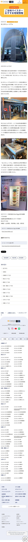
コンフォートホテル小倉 (5, 462)
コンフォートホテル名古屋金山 (6, 416)
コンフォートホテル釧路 (18, 348)
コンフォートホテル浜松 (5, 406)
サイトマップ (18, 519)
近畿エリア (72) (6, 292)
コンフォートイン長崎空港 (18, 468)
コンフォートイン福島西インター (6, 366)
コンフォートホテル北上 (18, 357)
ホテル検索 (17, 487)
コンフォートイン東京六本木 (18, 383)
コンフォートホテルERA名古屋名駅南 (20, 411)
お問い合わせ (18, 516)
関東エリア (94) (6, 282)
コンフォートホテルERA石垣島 (5, 480)
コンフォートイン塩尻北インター (19, 399)
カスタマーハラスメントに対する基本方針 (21, 524)
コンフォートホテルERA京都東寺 (19, 434)
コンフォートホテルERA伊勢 (5, 424)
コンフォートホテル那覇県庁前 (6, 477)
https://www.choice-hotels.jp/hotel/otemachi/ (11, 246)
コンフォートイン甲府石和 (18, 397)
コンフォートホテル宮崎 (5, 473)
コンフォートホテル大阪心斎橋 (6, 439)
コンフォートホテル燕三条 (18, 393)
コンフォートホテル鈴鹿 (18, 422)
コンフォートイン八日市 (5, 432)
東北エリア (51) (6, 278)
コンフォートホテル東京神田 (5, 381)
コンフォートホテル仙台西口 (5, 361)
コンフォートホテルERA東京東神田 (19, 381)
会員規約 (17, 514)
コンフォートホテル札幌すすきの (6, 346)
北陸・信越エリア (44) (8, 285)
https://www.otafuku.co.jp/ (7, 231)
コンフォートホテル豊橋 (5, 420)
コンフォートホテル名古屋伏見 (6, 414)
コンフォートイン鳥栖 (4, 468)
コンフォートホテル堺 (17, 439)
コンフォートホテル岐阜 (18, 406)
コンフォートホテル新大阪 (5, 436)
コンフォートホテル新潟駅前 (5, 390)
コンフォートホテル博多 (5, 464)
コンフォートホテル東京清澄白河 (6, 386)
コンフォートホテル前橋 (5, 377)
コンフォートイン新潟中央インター (19, 390)
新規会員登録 (13, 333)
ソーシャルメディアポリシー (6, 516)
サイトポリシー (4, 519)
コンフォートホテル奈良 (18, 443)
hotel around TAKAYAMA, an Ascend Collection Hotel (20, 409)
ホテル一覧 (4, 489)
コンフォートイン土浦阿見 (18, 373)
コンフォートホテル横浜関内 (18, 386)
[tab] (4, 339)
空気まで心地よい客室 (20, 496)
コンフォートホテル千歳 (18, 352)
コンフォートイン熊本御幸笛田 (19, 470)
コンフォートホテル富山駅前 (5, 395)
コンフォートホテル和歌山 (5, 445)
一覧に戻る (14, 257)
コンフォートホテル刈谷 (18, 416)
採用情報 (3, 526)
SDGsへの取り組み (6, 500)
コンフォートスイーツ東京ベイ (19, 379)
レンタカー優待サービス (14, 506)
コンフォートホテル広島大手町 (19, 450)
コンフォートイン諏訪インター (6, 399)
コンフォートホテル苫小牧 (5, 352)
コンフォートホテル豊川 (5, 418)
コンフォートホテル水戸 (5, 370)
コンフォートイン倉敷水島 (5, 450)
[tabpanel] (14, 348)
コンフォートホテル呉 (4, 453)
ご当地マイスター (5, 502)
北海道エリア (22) (7, 275)
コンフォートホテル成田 (5, 379)
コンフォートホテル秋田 (18, 361)
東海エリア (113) (6, 289)
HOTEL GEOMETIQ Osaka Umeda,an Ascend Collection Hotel (20, 437)
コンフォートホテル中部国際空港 (19, 420)
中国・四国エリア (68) (8, 296)
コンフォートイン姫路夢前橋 (5, 443)
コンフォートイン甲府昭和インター (6, 397)
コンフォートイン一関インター (6, 359)
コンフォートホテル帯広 (5, 350)
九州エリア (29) (6, 299)
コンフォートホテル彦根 (5, 429)
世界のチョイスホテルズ (5, 521)
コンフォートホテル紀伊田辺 (18, 445)
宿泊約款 (17, 517)
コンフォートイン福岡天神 (18, 464)
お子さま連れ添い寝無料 (20, 494)
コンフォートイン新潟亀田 (5, 393)
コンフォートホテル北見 (18, 350)
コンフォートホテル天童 (18, 363)
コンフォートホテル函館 (5, 348)
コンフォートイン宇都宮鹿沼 (5, 375)
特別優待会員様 (21, 333)
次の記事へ (21, 257)
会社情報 (3, 514)
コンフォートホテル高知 (18, 457)
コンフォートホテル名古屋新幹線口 (6, 411)
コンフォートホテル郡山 (18, 366)
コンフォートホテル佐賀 (18, 466)
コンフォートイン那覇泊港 (18, 477)
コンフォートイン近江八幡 (18, 429)
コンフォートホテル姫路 (18, 441)
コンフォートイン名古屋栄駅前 (19, 414)
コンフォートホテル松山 (5, 457)
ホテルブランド (18, 489)
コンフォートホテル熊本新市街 (6, 470)
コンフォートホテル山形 (5, 363)
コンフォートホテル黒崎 (18, 462)
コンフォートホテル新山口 (18, 453)
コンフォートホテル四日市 (5, 422)
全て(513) (5, 268)
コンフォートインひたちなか (18, 370)
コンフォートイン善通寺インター (19, 455)
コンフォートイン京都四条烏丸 (19, 432)
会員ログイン (6, 333)
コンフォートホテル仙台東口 (18, 359)
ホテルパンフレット (5, 517)
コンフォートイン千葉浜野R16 (19, 377)
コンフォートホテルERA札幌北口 (19, 346)
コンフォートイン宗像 (4, 466)
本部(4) (4, 272)
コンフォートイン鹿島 (4, 373)
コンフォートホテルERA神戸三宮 (6, 441)
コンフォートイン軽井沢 (5, 401)
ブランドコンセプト (6, 491)
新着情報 (17, 500)
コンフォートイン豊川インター (19, 418)
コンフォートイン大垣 (4, 408)
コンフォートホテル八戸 (5, 357)
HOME (3, 486)
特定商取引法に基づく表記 (6, 523)
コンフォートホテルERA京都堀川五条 (7, 434)
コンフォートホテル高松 (5, 455)
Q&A (16, 502)
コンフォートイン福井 (17, 395)
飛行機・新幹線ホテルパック (7, 497)
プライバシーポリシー (19, 521)
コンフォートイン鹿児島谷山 (18, 473)
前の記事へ (6, 257)
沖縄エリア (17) (6, 303)
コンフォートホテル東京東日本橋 (6, 383)
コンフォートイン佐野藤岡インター (19, 375)
